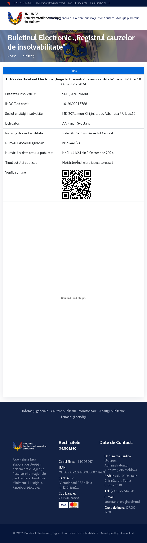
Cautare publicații (84, 18)
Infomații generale (59, 18)
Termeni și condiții (73, 417)
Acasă (11, 56)
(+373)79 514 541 (21, 3)
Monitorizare (106, 18)
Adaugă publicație (128, 18)
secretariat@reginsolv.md (50, 3)
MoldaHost (126, 533)
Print (73, 70)
